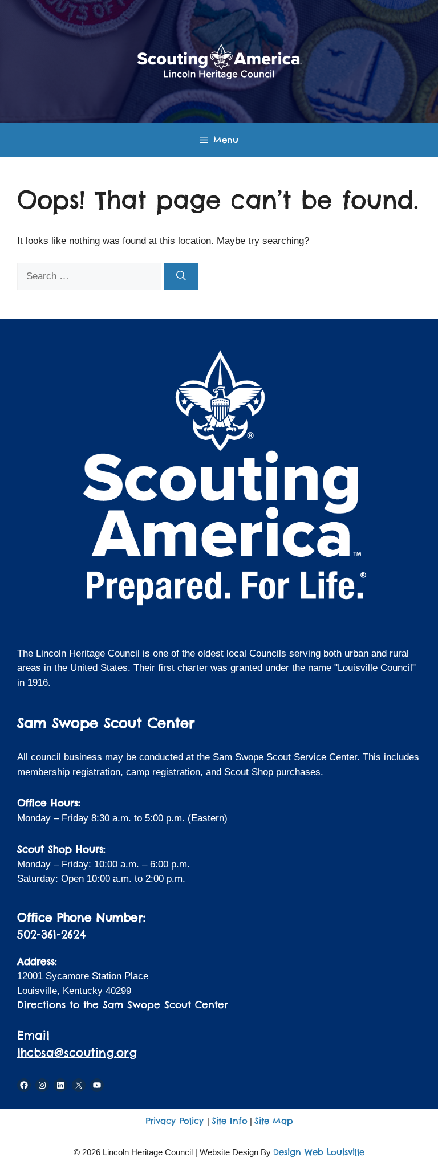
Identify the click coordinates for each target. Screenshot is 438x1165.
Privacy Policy (176, 1120)
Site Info (230, 1120)
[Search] (181, 276)
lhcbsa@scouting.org (77, 1052)
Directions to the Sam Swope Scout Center (122, 1005)
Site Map (273, 1120)
